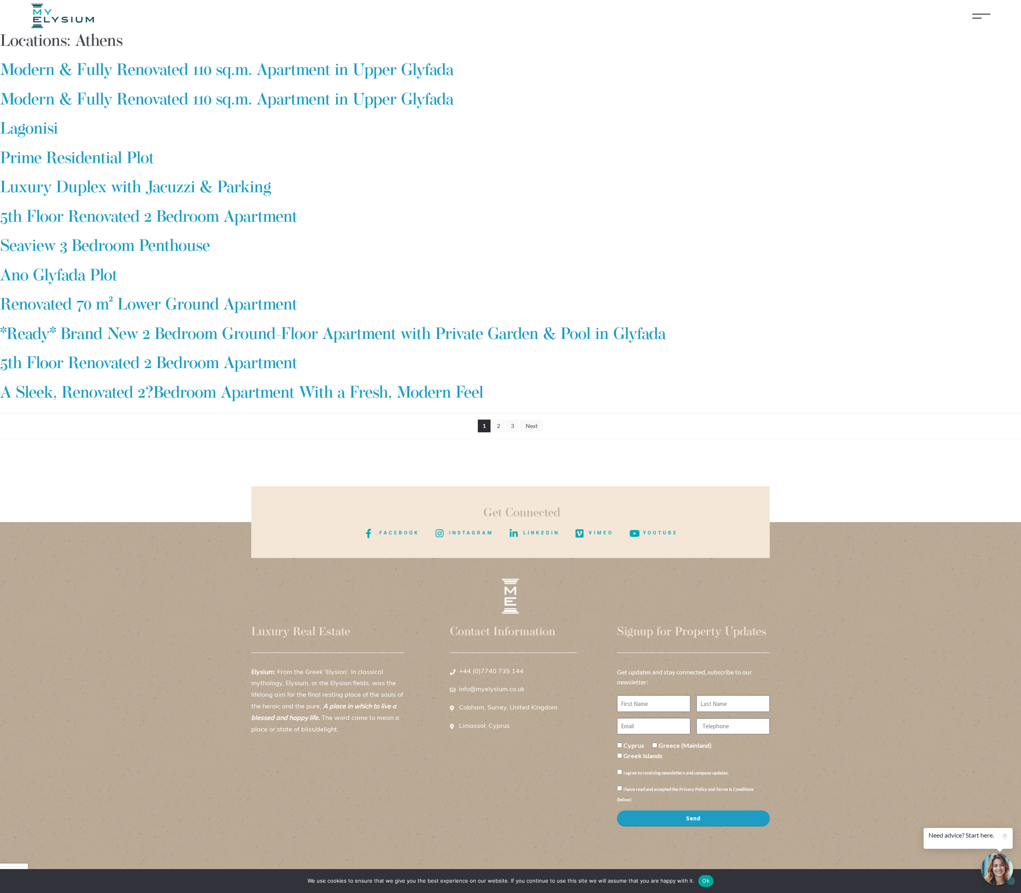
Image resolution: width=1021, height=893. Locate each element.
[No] (1011, 881)
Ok (706, 880)
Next (532, 425)
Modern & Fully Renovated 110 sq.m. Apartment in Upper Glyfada (226, 71)
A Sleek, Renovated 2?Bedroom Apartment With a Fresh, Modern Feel (241, 393)
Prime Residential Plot (77, 159)
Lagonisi (29, 129)
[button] (997, 869)
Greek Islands (642, 755)
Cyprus (633, 745)
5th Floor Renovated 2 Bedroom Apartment (148, 217)
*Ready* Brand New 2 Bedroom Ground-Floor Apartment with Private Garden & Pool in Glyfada (333, 335)
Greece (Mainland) (685, 745)
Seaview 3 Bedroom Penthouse (105, 247)
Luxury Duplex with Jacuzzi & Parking (135, 188)
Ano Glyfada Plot (58, 276)
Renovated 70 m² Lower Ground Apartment (148, 305)
